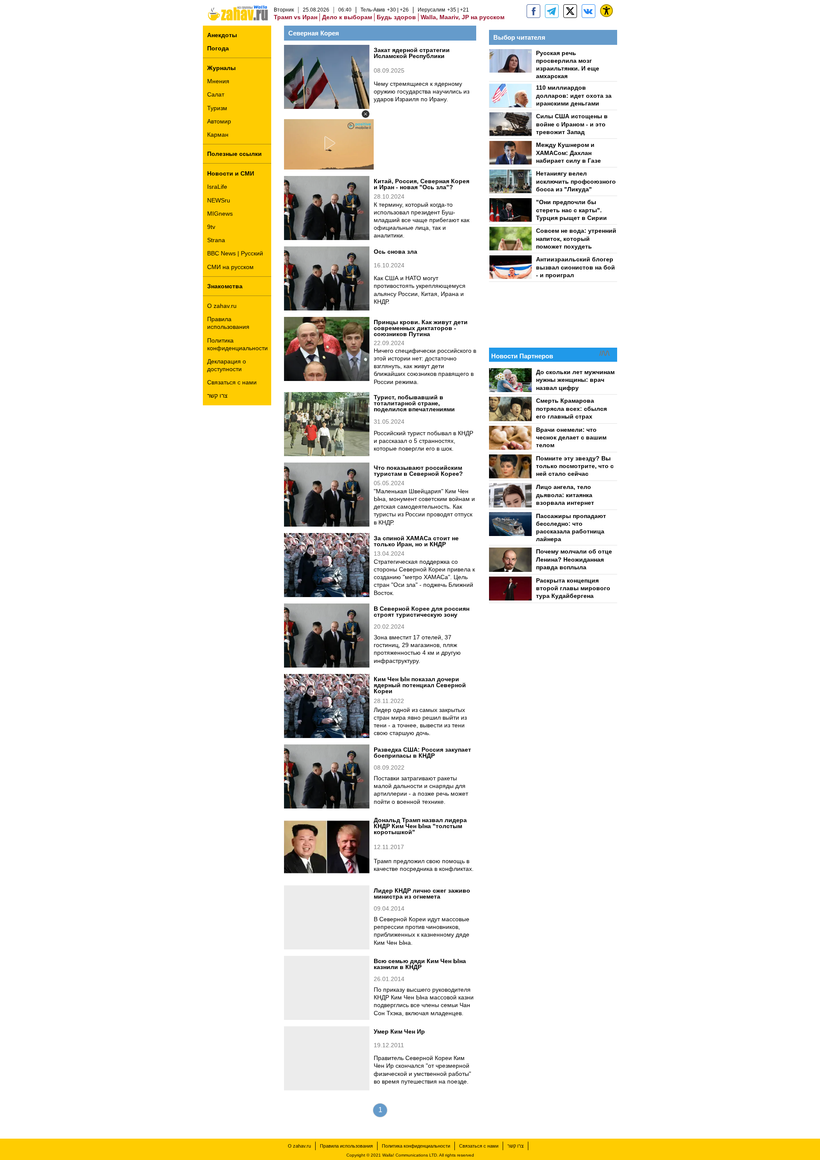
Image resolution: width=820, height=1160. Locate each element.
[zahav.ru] (533, 11)
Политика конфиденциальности (237, 344)
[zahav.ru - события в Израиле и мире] (552, 11)
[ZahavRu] (570, 11)
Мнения (218, 81)
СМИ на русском (230, 267)
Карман (217, 134)
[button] (365, 114)
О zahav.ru (222, 305)
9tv (211, 226)
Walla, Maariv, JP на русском (462, 17)
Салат (215, 94)
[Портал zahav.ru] (588, 11)
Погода (218, 48)
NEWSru (218, 200)
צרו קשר (217, 395)
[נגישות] (606, 10)
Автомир (219, 121)
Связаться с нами (232, 382)
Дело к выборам (347, 17)
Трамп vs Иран (295, 17)
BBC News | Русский (235, 253)
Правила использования (228, 323)
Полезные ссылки (234, 153)
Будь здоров (396, 17)
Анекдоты (222, 35)
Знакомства (225, 286)
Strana (216, 240)
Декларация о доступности (226, 365)
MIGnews (220, 213)
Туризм (217, 108)
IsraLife (217, 186)
